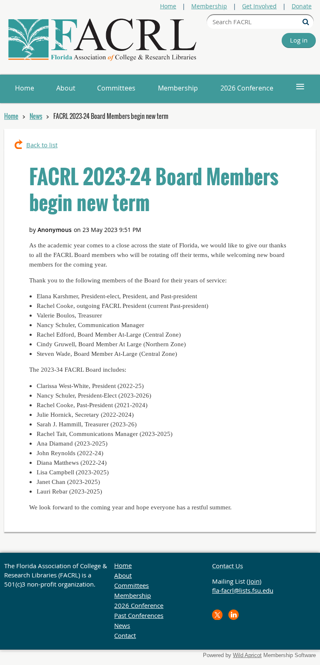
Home (168, 6)
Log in (299, 40)
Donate (302, 6)
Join (254, 581)
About (123, 575)
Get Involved (259, 6)
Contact (125, 635)
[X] (217, 615)
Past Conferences (138, 615)
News (36, 116)
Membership (209, 6)
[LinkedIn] (233, 615)
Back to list (42, 145)
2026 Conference (138, 605)
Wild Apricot (247, 655)
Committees (131, 585)
